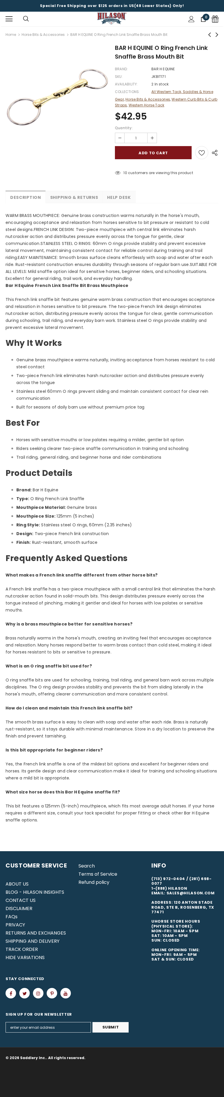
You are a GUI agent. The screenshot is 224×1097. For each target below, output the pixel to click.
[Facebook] (11, 993)
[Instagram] (38, 993)
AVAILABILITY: (126, 84)
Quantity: (124, 127)
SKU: (119, 76)
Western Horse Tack (146, 105)
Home (11, 34)
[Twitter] (24, 993)
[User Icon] (191, 19)
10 (125, 172)
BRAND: (121, 68)
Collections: (127, 91)
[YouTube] (65, 993)
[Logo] (112, 19)
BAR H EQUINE (163, 68)
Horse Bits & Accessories (43, 34)
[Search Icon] (26, 19)
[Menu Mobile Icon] (9, 18)
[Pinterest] (52, 993)
